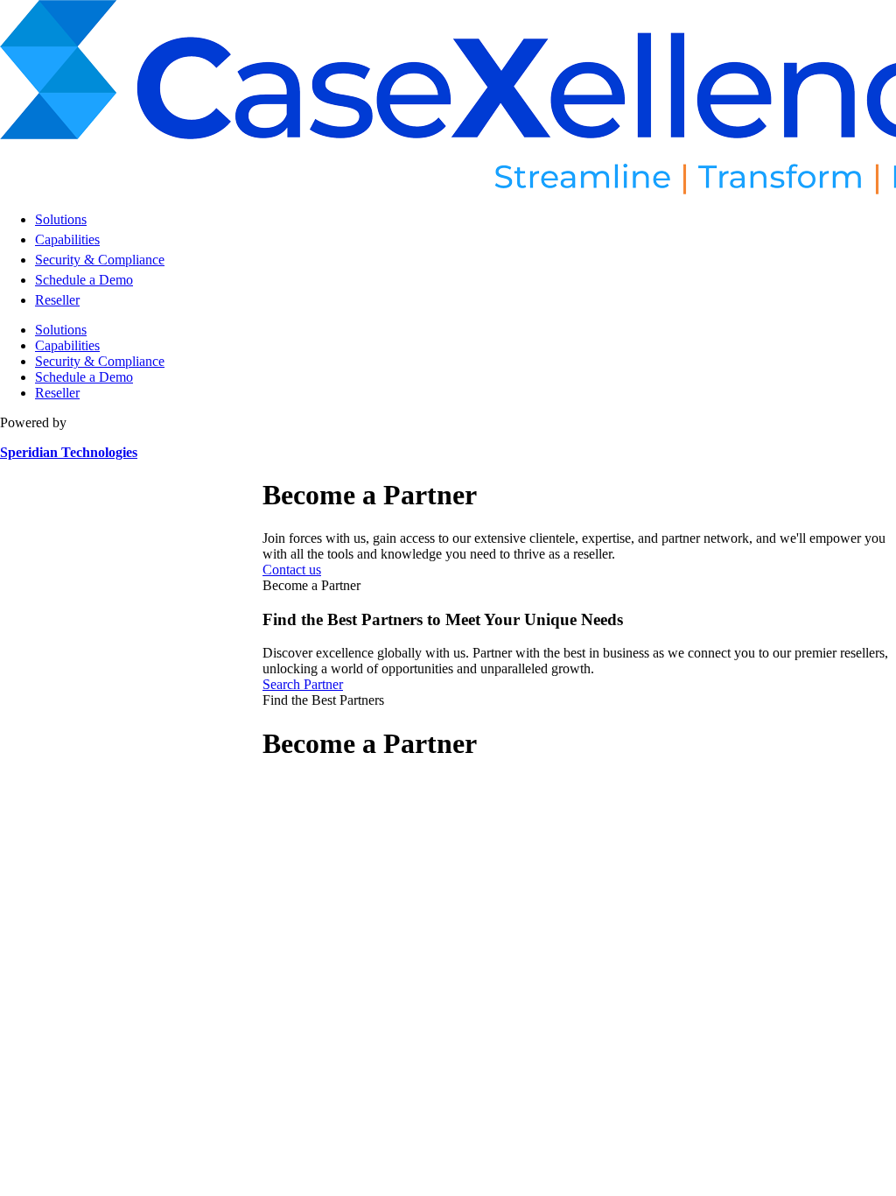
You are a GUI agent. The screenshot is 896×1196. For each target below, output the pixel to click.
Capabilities (67, 239)
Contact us (291, 569)
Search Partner (302, 684)
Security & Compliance (99, 259)
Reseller (57, 299)
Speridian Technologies (68, 452)
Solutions (61, 219)
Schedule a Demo (84, 279)
